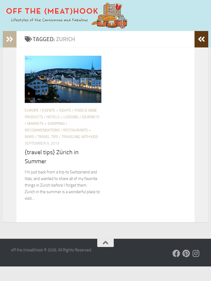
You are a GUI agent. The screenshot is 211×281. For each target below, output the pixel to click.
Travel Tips (47, 136)
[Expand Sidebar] (9, 39)
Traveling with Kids (80, 136)
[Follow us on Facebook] (176, 253)
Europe (32, 110)
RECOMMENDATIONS (42, 130)
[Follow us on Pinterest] (186, 253)
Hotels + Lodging (62, 117)
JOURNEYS (90, 117)
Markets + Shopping (46, 123)
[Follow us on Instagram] (196, 253)
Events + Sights (56, 110)
